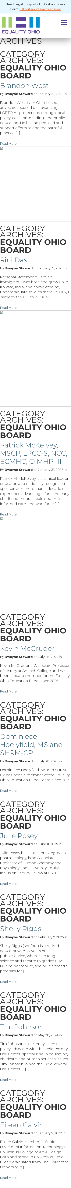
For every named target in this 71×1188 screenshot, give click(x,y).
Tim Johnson (22, 1027)
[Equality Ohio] (25, 25)
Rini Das (13, 260)
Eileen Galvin (22, 1125)
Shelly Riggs (20, 928)
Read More (8, 143)
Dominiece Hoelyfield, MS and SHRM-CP (31, 744)
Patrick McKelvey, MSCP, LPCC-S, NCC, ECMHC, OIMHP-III (33, 453)
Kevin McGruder (27, 648)
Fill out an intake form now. (40, 9)
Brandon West (24, 85)
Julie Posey (19, 836)
